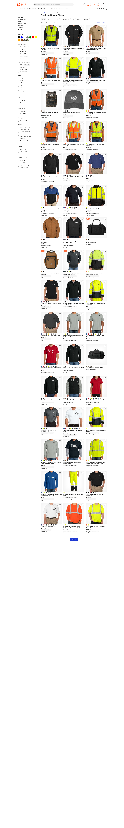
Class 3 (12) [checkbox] (23, 113)
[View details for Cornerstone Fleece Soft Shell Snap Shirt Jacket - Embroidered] (73, 354)
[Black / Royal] (88, 492)
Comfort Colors (22, 23)
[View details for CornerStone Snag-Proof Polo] (51, 513)
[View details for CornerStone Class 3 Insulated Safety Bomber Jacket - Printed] (96, 260)
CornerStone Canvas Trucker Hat (71, 112)
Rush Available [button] (65, 19)
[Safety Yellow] (41, 46)
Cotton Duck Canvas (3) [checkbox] (26, 136)
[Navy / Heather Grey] (64, 398)
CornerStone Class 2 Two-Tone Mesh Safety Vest (95, 145)
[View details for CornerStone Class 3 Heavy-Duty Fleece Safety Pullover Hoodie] (73, 67)
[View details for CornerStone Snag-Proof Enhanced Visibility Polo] (51, 195)
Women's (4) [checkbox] (23, 105)
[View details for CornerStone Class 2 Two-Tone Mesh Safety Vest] (96, 131)
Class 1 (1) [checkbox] (22, 116)
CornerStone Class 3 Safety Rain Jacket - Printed (96, 431)
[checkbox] (28, 65)
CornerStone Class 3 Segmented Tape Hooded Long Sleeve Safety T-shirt (95, 463)
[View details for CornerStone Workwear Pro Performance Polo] (73, 417)
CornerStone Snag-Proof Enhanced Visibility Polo (50, 209)
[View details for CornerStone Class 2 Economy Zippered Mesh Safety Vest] (96, 99)
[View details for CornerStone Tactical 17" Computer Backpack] (51, 99)
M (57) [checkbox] (21, 85)
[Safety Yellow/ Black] (86, 207)
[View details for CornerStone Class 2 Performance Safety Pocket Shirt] (96, 513)
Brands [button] (49, 19)
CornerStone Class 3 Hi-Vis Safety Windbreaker (94, 209)
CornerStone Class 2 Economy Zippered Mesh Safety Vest (96, 113)
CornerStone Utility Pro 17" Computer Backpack (50, 274)
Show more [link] (20, 94)
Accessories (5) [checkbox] (24, 102)
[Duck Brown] (65, 46)
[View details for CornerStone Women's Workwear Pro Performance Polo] (96, 386)
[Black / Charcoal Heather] (67, 460)
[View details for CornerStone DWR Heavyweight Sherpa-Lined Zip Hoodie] (73, 227)
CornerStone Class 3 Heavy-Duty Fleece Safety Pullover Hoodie (73, 81)
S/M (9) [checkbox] (22, 82)
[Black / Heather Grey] (67, 398)
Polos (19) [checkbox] (22, 49)
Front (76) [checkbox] (22, 160)
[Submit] (35, 4)
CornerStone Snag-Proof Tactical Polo (50, 335)
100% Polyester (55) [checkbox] (25, 127)
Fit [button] (73, 19)
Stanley (20, 21)
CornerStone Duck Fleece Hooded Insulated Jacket (72, 400)
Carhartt (20, 17)
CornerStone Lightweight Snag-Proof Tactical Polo (72, 209)
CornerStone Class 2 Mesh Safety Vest (50, 80)
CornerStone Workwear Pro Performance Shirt (51, 368)
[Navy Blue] (41, 398)
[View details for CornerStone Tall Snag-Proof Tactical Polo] (73, 163)
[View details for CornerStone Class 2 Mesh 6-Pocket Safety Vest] (51, 35)
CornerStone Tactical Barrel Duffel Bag (95, 367)
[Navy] (69, 46)
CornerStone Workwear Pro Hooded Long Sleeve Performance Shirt (51, 495)
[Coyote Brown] (41, 111)
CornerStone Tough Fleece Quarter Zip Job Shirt (50, 400)
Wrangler (20, 29)
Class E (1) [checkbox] (22, 118)
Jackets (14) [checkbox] (23, 53)
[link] (21, 4)
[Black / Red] (90, 492)
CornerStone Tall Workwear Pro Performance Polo (48, 431)
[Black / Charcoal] (86, 492)
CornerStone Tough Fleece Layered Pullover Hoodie (72, 463)
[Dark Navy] (102, 46)
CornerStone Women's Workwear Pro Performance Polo (95, 400)
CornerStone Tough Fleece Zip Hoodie (95, 80)
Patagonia (21, 27)
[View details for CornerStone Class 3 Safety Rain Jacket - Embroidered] (96, 290)
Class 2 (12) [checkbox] (23, 111)
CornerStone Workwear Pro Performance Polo (73, 431)
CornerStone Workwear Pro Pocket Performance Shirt (95, 336)
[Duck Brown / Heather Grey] (65, 398)
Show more (21, 31)
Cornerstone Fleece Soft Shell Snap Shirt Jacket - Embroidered (73, 368)
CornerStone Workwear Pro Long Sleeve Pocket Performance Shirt (51, 463)
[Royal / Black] (43, 207)
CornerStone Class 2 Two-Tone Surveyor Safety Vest (73, 145)
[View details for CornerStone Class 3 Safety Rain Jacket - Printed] (96, 417)
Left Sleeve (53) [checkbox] (24, 167)
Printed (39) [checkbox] (23, 149)
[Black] (67, 46)
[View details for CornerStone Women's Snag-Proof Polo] (51, 290)
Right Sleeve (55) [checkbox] (24, 165)
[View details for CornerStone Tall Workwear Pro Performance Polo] (51, 417)
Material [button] (86, 19)
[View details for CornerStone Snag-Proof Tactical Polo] (51, 322)
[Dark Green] (91, 46)
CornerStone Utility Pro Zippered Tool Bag (96, 241)
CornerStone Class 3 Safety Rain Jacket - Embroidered (96, 304)
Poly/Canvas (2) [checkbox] (24, 141)
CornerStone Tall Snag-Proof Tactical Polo (73, 176)
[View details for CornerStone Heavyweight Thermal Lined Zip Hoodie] (73, 35)
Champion (21, 25)
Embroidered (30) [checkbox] (24, 151)
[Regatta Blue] (55, 366)
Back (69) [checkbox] (22, 162)
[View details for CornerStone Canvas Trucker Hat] (73, 99)
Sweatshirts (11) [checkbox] (24, 56)
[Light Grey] (97, 46)
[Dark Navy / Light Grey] (95, 492)
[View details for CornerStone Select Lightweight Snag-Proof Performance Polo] (96, 35)
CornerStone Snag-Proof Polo (48, 526)
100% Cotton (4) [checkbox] (24, 134)
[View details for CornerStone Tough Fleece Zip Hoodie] (96, 67)
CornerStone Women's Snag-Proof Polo (51, 303)
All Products (44, 12)
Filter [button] (44, 19)
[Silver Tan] (102, 334)
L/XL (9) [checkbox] (22, 92)
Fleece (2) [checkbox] (22, 138)
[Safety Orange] (43, 46)
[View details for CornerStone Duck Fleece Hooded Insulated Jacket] (73, 386)
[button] (102, 5)
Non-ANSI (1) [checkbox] (23, 120)
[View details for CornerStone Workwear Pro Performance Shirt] (51, 354)
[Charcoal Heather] (88, 78)
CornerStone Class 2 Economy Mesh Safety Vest (50, 145)
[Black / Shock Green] (93, 492)
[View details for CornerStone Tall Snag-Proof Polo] (96, 163)
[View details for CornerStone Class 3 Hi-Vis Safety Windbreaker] (96, 195)
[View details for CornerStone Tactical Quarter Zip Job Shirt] (51, 163)
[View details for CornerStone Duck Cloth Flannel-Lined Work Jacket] (51, 227)
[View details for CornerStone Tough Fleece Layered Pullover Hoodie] (73, 449)
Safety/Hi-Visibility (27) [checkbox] (26, 47)
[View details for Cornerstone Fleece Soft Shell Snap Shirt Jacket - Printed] (73, 290)
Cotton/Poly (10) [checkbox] (24, 129)
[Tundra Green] (67, 271)
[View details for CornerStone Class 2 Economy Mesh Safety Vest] (51, 131)
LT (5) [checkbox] (21, 89)
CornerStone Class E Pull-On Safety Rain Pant (73, 495)
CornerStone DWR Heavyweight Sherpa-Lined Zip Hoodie (73, 241)
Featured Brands (52, 12)
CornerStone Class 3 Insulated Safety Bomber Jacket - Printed (95, 274)
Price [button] (56, 19)
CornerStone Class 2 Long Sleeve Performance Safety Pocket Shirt (71, 527)
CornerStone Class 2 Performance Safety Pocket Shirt (96, 527)
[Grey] (65, 239)
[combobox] (53, 4)
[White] (90, 46)
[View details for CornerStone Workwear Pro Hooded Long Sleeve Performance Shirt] (51, 481)
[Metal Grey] (98, 334)
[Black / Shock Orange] (91, 492)
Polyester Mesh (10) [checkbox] (25, 131)
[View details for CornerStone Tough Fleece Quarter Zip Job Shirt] (51, 386)
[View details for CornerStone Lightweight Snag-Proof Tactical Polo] (73, 195)
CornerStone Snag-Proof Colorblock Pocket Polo (95, 495)
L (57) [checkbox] (21, 87)
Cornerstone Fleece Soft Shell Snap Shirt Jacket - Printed (73, 304)
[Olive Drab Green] (86, 366)
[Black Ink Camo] (44, 111)
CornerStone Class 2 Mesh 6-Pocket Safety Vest (50, 49)
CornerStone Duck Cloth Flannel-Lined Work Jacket (50, 241)
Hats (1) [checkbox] (22, 58)
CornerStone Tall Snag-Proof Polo (94, 176)
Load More (73, 539)
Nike (19, 15)
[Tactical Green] (46, 334)
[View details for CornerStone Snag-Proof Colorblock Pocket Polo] (96, 481)
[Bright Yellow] (69, 271)
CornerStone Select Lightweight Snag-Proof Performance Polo (96, 49)
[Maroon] (95, 46)
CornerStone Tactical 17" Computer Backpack (49, 113)
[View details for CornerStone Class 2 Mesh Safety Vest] (51, 67)
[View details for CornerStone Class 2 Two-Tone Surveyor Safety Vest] (73, 131)
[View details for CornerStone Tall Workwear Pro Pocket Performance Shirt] (73, 322)
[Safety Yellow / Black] (41, 207)
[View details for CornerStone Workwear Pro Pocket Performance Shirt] (96, 322)
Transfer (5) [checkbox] (23, 154)
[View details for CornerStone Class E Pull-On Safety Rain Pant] (73, 481)
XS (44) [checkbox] (22, 78)
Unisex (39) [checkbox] (23, 100)
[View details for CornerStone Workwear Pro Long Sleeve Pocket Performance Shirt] (51, 449)
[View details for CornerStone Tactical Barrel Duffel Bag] (96, 354)
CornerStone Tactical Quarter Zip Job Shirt (50, 177)
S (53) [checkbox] (21, 80)
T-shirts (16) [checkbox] (23, 51)
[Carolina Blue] (98, 398)
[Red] (88, 46)
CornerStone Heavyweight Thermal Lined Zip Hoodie (73, 49)
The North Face (22, 19)
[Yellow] (48, 334)
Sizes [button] (78, 19)
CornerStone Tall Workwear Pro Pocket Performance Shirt (73, 336)
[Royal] (86, 46)
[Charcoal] (98, 46)
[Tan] (93, 46)
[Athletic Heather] (64, 46)
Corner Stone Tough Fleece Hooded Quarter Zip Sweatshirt (72, 274)
